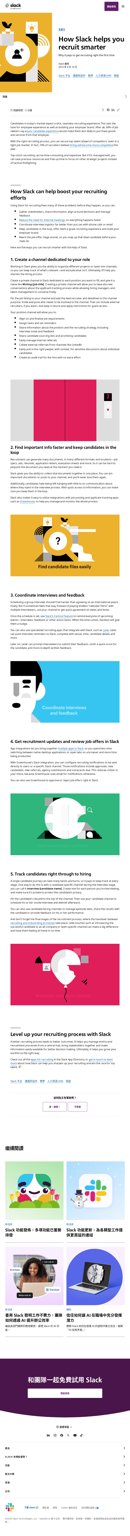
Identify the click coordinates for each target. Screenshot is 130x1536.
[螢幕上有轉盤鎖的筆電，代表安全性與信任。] (95, 1276)
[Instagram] (55, 1436)
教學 (90, 75)
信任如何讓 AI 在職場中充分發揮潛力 (94, 1317)
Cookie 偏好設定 (69, 1507)
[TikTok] (81, 1436)
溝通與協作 (79, 75)
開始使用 (111, 6)
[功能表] (123, 6)
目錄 (5, 96)
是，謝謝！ (54, 1106)
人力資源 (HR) (103, 75)
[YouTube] (75, 1436)
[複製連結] (118, 109)
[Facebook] (108, 109)
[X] (68, 1436)
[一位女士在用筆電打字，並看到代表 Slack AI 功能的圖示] (34, 1276)
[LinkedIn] (113, 110)
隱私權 (45, 1507)
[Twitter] (103, 110)
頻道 (116, 75)
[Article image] (34, 1190)
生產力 (61, 29)
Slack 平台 (64, 75)
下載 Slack (29, 1507)
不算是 (77, 1106)
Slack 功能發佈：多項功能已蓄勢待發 (33, 1232)
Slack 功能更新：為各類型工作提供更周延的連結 (94, 1232)
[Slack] (13, 6)
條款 (55, 1507)
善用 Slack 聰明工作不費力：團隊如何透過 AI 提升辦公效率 (33, 1317)
